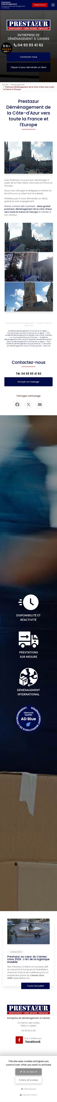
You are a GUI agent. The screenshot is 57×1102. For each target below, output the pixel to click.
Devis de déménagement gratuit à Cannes (32, 347)
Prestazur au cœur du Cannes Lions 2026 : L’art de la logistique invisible (28, 959)
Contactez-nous (28, 56)
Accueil (5, 85)
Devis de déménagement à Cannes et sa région (26, 341)
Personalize (30, 1089)
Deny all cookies (29, 1080)
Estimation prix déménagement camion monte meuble (29, 344)
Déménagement (17, 85)
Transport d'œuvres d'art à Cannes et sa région (25, 333)
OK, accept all (29, 1071)
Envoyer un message (28, 381)
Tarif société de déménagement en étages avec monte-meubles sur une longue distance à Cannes (28, 335)
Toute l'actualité (35, 985)
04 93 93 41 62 (30, 45)
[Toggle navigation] (53, 4)
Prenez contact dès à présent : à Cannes (28, 209)
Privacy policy (29, 1095)
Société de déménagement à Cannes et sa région (27, 331)
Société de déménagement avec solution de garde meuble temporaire (27, 338)
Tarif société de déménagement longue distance (28, 342)
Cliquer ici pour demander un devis (28, 67)
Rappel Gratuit (39, 5)
